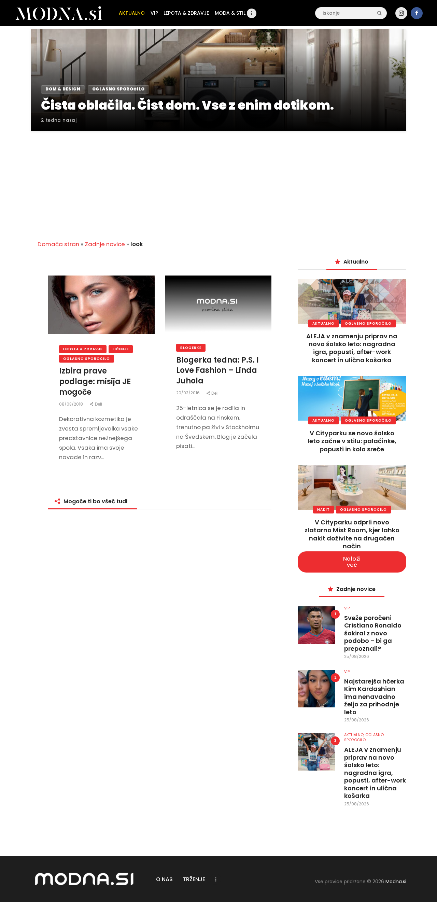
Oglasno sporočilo (86, 358)
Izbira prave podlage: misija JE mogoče (95, 381)
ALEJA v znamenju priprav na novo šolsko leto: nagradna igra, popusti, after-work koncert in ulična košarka (351, 348)
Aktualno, (354, 734)
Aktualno (323, 323)
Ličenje (121, 349)
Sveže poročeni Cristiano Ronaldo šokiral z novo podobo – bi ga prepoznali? (372, 633)
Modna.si (395, 881)
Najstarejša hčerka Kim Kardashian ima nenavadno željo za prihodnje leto (374, 697)
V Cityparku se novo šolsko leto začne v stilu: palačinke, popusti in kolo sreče (352, 441)
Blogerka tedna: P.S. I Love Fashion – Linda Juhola (217, 370)
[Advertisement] (218, 181)
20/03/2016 (188, 393)
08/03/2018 (71, 404)
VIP (347, 608)
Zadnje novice (105, 244)
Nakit (323, 509)
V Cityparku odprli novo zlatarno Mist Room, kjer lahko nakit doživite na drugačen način (352, 534)
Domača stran (58, 244)
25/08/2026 (356, 656)
